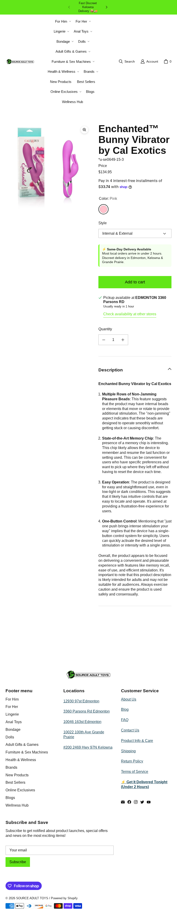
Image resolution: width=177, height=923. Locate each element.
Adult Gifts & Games (22, 745)
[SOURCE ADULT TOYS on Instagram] (136, 802)
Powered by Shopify (64, 898)
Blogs (10, 798)
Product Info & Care (137, 741)
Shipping (128, 751)
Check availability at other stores (129, 314)
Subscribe (17, 862)
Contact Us (130, 730)
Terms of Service (134, 772)
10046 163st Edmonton (82, 722)
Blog (125, 709)
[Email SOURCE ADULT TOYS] (123, 802)
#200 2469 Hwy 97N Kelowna (87, 747)
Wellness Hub (17, 805)
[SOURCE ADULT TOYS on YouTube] (148, 802)
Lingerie (12, 714)
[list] (48, 166)
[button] (62, 21)
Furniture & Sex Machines (27, 752)
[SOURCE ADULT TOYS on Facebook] (129, 802)
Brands (11, 767)
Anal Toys (14, 722)
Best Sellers (15, 782)
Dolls (10, 737)
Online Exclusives (20, 790)
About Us (128, 699)
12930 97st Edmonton (81, 701)
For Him (12, 699)
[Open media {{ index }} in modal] (48, 166)
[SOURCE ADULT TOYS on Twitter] (142, 802)
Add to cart (135, 282)
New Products (17, 775)
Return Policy (132, 761)
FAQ (124, 720)
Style (102, 223)
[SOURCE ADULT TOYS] (20, 61)
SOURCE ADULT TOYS (32, 898)
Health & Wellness (21, 760)
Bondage (13, 730)
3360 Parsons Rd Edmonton (86, 711)
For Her (12, 707)
